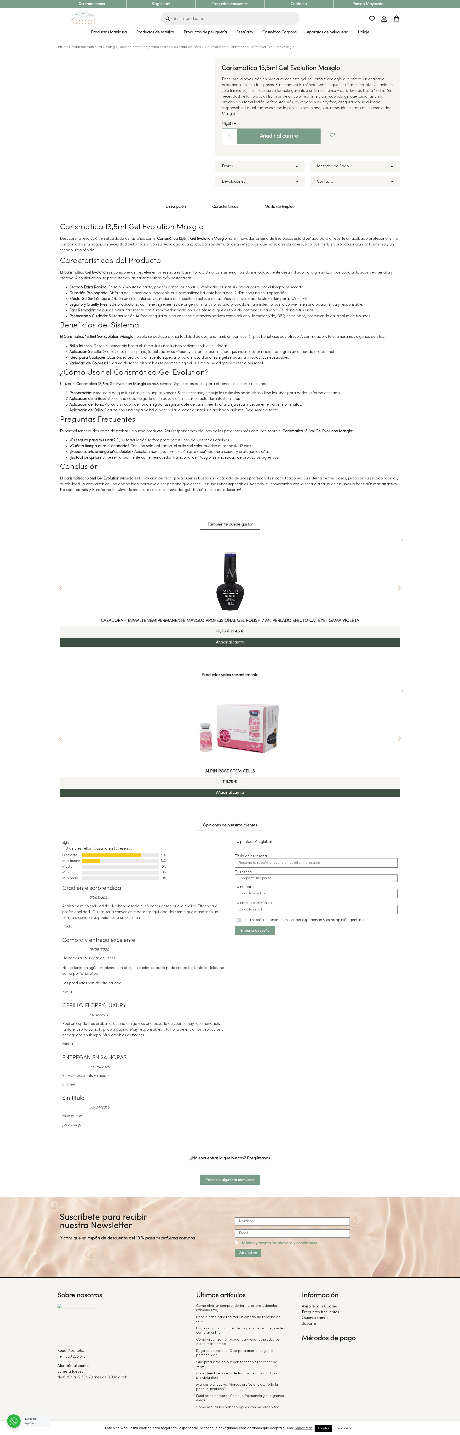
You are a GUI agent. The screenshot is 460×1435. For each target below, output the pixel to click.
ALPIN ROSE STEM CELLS (230, 771)
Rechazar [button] (344, 1428)
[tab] (175, 207)
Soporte (309, 1324)
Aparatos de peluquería (327, 32)
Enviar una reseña (255, 930)
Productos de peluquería (205, 32)
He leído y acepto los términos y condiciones (278, 1243)
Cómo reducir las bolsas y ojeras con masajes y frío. (238, 1407)
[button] (331, 134)
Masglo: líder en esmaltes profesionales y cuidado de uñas (153, 47)
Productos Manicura (109, 32)
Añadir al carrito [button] (230, 642)
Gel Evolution (215, 47)
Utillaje (363, 32)
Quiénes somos (92, 4)
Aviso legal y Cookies (320, 1306)
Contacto (299, 4)
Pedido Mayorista (368, 4)
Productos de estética (155, 32)
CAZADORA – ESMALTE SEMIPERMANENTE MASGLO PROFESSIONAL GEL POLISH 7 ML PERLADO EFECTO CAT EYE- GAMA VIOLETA (230, 621)
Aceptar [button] (323, 1428)
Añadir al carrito (279, 136)
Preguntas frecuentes (229, 4)
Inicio (62, 47)
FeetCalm (244, 32)
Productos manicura (85, 47)
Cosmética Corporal (279, 32)
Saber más (303, 1428)
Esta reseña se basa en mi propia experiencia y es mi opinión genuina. (303, 920)
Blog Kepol (160, 4)
